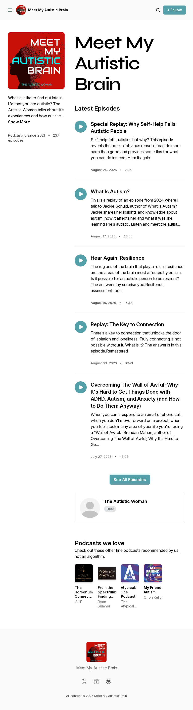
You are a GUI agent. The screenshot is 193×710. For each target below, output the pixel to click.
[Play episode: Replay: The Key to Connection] (81, 327)
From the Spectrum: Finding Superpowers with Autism (110, 598)
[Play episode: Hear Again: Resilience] (81, 260)
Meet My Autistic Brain (48, 10)
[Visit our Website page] (96, 681)
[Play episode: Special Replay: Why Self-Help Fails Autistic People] (81, 127)
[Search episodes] (158, 10)
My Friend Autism (152, 589)
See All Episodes (130, 479)
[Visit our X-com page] (84, 681)
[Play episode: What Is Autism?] (81, 194)
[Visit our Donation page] (108, 681)
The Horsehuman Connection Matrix (86, 594)
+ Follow (174, 10)
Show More (19, 121)
